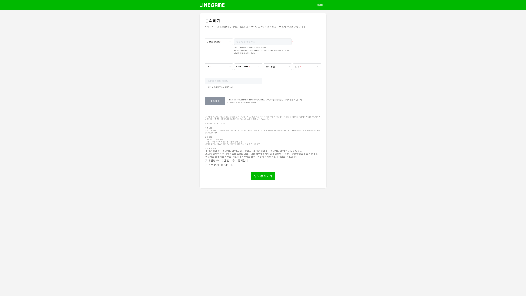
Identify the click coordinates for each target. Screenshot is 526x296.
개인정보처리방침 (302, 117)
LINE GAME (212, 5)
